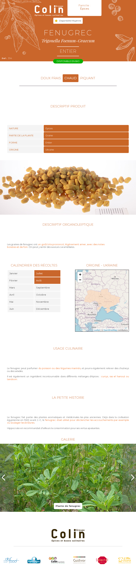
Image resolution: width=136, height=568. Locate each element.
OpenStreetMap (110, 329)
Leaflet (97, 329)
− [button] (80, 280)
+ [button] (80, 274)
